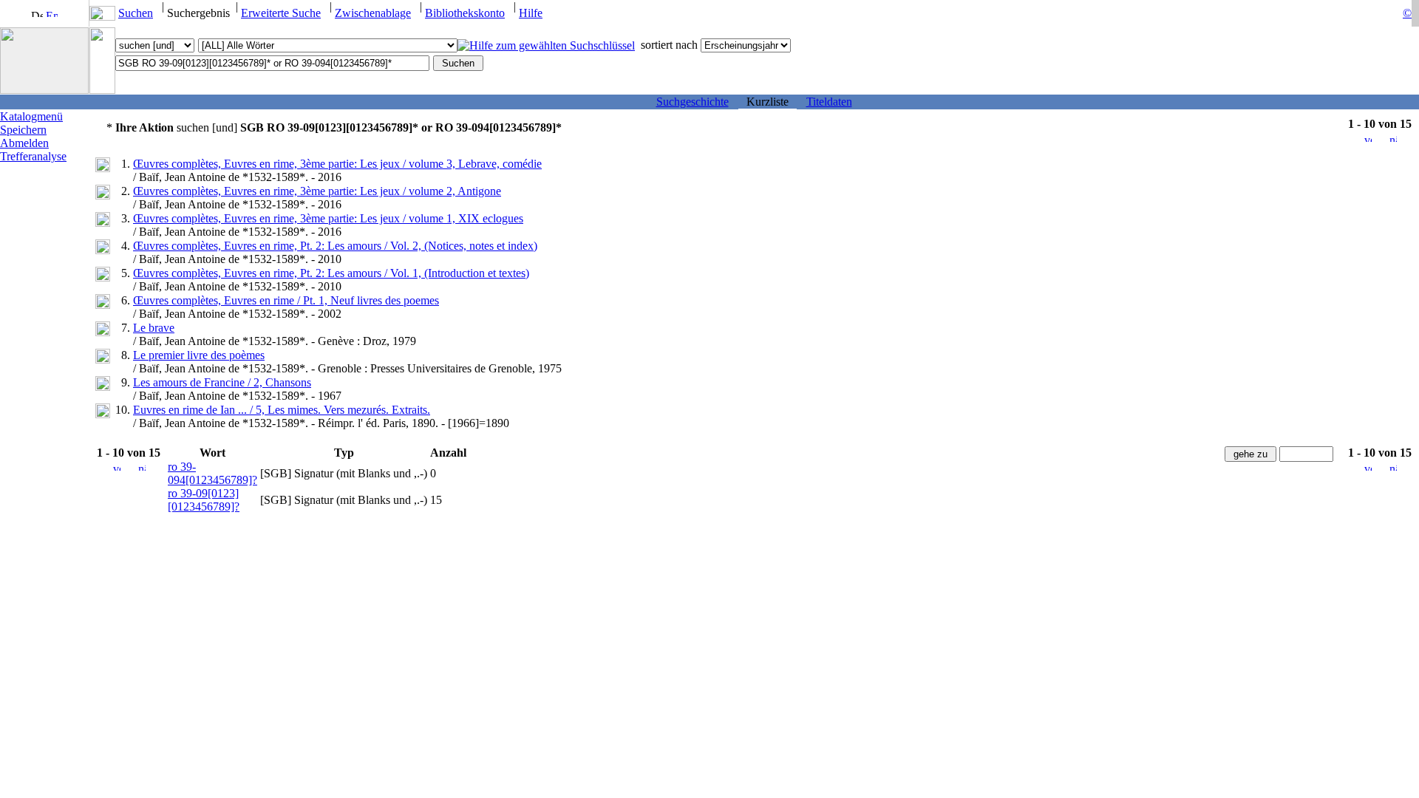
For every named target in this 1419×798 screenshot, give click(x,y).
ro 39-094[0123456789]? (212, 473)
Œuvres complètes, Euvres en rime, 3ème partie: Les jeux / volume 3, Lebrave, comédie (337, 163)
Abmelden (24, 143)
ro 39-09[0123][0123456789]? (203, 500)
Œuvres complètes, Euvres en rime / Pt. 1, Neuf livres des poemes (286, 300)
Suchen (135, 13)
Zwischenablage (373, 13)
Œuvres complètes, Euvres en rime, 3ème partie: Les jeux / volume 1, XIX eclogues (328, 218)
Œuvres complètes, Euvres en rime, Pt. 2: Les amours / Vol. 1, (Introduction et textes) (331, 273)
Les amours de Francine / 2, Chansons (222, 382)
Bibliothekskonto (465, 13)
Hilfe (530, 13)
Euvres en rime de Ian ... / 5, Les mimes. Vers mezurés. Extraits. (281, 409)
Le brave (153, 327)
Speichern (23, 129)
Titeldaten (829, 101)
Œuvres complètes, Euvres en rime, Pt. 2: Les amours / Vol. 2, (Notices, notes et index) (335, 245)
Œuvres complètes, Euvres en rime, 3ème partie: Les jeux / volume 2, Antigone (317, 191)
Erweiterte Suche (281, 13)
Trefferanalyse (33, 156)
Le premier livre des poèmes (199, 355)
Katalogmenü (31, 116)
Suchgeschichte (692, 101)
